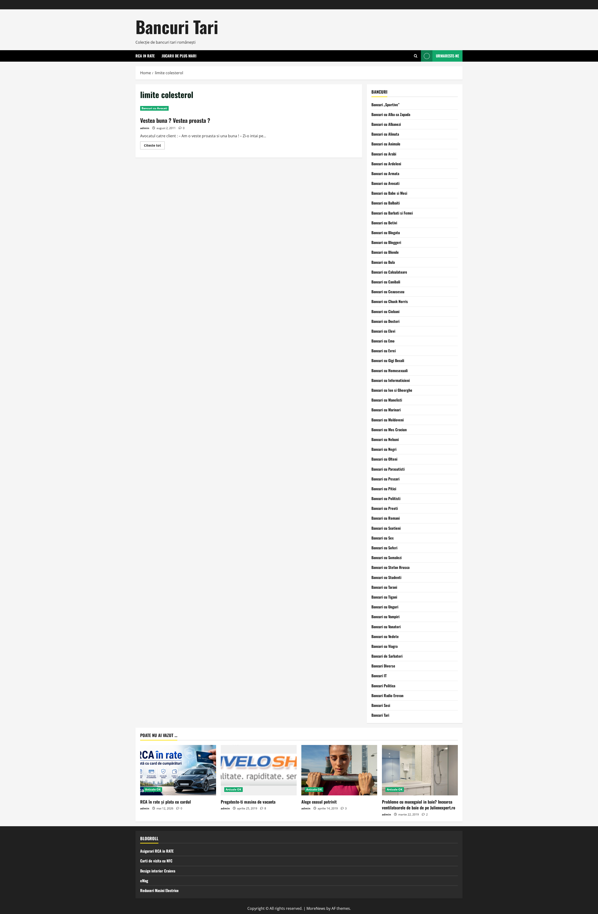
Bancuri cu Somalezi (386, 557)
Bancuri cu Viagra (384, 646)
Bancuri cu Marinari (386, 410)
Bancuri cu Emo (383, 341)
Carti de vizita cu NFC (156, 861)
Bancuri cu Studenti (386, 577)
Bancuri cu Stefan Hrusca (390, 567)
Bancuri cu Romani (385, 518)
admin (144, 128)
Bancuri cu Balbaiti (385, 203)
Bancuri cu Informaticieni (390, 380)
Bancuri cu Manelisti (386, 400)
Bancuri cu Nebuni (385, 439)
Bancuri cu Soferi (384, 548)
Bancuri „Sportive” (385, 104)
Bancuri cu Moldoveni (387, 420)
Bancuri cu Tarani (384, 587)
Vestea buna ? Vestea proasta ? (175, 120)
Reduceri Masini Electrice (159, 890)
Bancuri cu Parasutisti (388, 469)
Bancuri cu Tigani (384, 597)
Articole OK (153, 789)
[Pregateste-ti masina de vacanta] (259, 770)
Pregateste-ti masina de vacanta (248, 802)
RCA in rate (145, 56)
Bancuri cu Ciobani (385, 311)
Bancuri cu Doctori (385, 321)
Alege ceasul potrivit (319, 802)
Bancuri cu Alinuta (385, 134)
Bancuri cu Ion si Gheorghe (391, 390)
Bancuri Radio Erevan (387, 695)
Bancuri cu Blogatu (385, 232)
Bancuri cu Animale (385, 144)
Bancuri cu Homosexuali (389, 370)
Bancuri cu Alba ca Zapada (390, 114)
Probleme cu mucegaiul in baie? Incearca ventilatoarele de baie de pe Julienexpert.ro (418, 805)
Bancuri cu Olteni (384, 459)
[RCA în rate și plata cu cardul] (178, 770)
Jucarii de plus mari (179, 56)
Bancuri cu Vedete (385, 636)
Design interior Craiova (157, 871)
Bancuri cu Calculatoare (389, 272)
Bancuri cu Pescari (385, 479)
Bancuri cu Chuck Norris (389, 301)
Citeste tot (154, 146)
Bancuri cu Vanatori (386, 626)
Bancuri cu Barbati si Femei (392, 213)
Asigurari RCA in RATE (157, 851)
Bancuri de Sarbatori (386, 656)
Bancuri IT (379, 675)
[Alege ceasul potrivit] (339, 770)
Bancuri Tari (176, 26)
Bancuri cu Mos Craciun (389, 429)
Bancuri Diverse (383, 666)
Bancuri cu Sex (382, 538)
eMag (144, 880)
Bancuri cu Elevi (383, 331)
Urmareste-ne (447, 56)
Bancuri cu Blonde (385, 252)
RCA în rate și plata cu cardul (165, 802)
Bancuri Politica (383, 685)
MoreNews (315, 908)
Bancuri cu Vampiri (385, 616)
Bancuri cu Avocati (154, 108)
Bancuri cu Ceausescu (387, 291)
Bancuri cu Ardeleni (386, 163)
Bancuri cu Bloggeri (386, 242)
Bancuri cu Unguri (384, 607)
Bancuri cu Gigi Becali (387, 360)
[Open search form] (415, 55)
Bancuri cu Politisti (385, 498)
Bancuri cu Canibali (385, 282)
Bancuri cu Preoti (384, 508)
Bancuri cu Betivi (384, 223)
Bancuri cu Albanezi (386, 124)
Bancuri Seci (380, 705)
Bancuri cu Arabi (383, 154)
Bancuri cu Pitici (383, 488)
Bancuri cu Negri (383, 449)
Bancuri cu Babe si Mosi (389, 193)
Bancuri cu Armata (385, 173)
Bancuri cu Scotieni (386, 528)
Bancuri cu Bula (383, 262)
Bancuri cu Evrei (383, 350)
